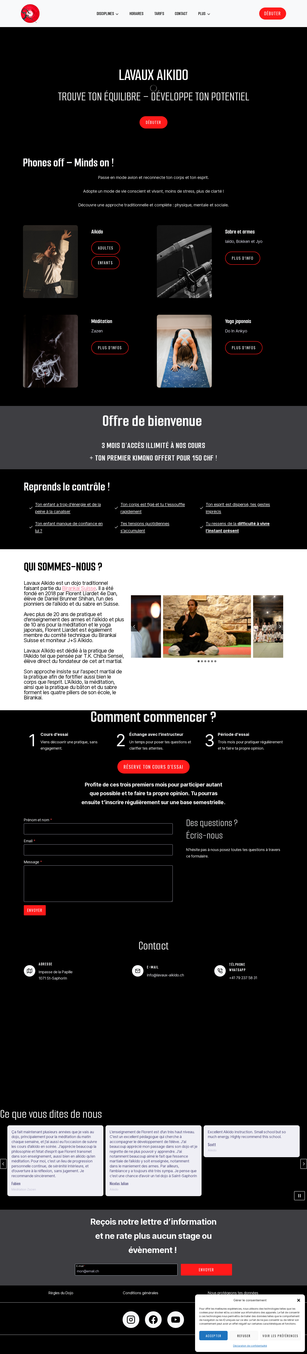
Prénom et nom (38, 820)
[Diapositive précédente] (3, 1164)
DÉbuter (272, 13)
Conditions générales (140, 1293)
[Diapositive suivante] (280, 626)
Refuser (244, 1335)
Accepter (213, 1335)
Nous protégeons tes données (233, 1293)
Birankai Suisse (79, 588)
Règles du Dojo (60, 1293)
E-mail (80, 1265)
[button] (299, 1300)
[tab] (199, 661)
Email (29, 841)
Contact (181, 13)
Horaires (136, 13)
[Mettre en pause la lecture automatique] (299, 1195)
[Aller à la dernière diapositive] (134, 626)
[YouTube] (175, 1319)
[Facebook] (153, 1319)
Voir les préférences (280, 1335)
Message (33, 862)
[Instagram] (131, 1319)
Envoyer (34, 910)
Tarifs (159, 13)
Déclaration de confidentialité (250, 1345)
